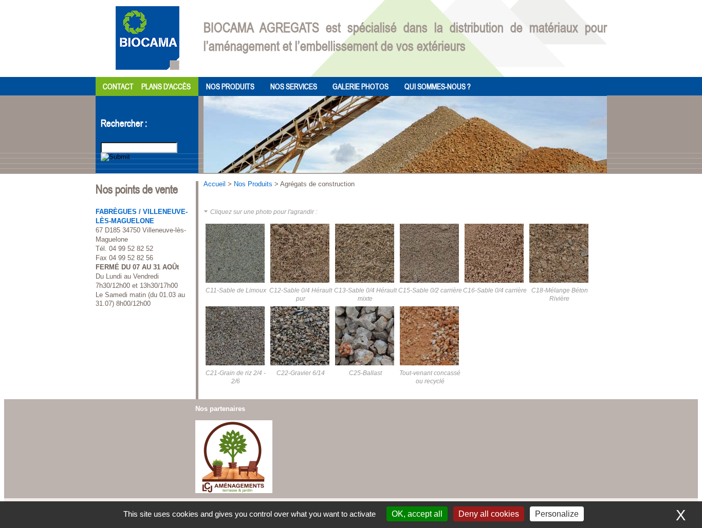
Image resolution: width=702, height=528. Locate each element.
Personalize (557, 514)
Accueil (215, 184)
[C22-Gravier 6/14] (300, 367)
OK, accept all (417, 514)
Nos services (293, 86)
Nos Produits (230, 86)
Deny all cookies (488, 514)
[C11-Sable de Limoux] (236, 284)
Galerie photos (360, 86)
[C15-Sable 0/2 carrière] (430, 284)
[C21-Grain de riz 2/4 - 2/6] (236, 367)
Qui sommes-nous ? (437, 86)
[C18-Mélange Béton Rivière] (559, 284)
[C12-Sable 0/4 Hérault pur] (300, 284)
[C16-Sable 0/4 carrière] (495, 284)
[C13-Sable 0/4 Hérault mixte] (365, 284)
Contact (118, 86)
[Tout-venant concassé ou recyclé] (430, 367)
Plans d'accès (166, 86)
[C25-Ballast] (365, 367)
